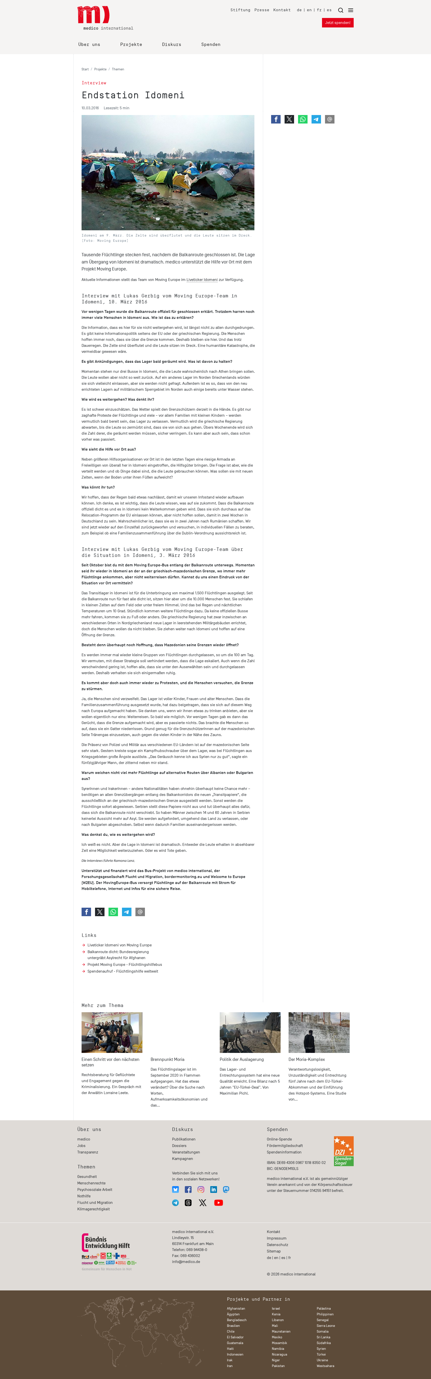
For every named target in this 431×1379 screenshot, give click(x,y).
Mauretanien (281, 1331)
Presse (261, 10)
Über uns (89, 44)
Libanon (278, 1320)
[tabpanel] (112, 1062)
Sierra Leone (326, 1326)
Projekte (131, 44)
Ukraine (322, 1360)
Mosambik (279, 1343)
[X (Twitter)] (203, 1202)
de (299, 10)
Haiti (230, 1349)
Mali (275, 1326)
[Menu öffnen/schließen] (346, 10)
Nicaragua (279, 1354)
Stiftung (240, 10)
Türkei (321, 1354)
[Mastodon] (226, 1189)
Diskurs (171, 44)
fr (319, 10)
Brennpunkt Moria (167, 1059)
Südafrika (324, 1343)
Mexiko (277, 1337)
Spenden (210, 44)
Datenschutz (277, 1245)
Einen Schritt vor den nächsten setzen (110, 1062)
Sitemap (274, 1251)
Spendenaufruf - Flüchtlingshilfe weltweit (123, 971)
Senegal (323, 1320)
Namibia (278, 1349)
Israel (276, 1308)
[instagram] (201, 1189)
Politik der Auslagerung (242, 1059)
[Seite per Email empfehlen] (140, 912)
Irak (229, 1360)
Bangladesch (237, 1320)
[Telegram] (175, 1202)
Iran (230, 1366)
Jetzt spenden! (337, 22)
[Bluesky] (175, 1189)
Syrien (321, 1349)
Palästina (324, 1308)
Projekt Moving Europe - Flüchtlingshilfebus (125, 964)
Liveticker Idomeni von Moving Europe (120, 945)
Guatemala (235, 1343)
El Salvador (235, 1337)
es (329, 10)
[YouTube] (218, 1202)
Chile (230, 1331)
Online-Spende (279, 1139)
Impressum (277, 1238)
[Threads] (188, 1202)
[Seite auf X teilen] (100, 912)
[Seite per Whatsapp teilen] (113, 912)
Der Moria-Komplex (307, 1059)
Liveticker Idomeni (202, 279)
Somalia (322, 1331)
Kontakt (282, 10)
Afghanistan (236, 1308)
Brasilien (233, 1326)
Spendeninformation (284, 1152)
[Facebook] (188, 1189)
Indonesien (235, 1354)
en (309, 10)
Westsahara (325, 1366)
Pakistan (278, 1366)
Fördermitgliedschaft (285, 1145)
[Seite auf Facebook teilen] (86, 912)
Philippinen (325, 1314)
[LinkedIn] (213, 1189)
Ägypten (233, 1314)
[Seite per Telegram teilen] (126, 912)
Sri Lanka (323, 1337)
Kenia (276, 1314)
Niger (276, 1360)
